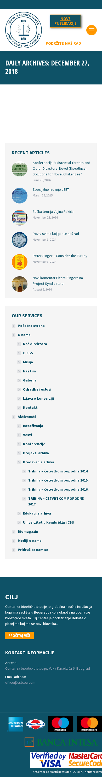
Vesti (27, 434)
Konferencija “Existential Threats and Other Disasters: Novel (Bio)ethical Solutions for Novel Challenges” (61, 168)
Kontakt (30, 407)
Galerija (30, 380)
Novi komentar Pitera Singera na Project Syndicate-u (58, 280)
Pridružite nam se (33, 549)
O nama (24, 334)
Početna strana (31, 325)
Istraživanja (33, 425)
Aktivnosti (27, 416)
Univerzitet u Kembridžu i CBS (48, 522)
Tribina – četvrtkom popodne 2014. (58, 471)
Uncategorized (22, 120)
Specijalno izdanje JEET (51, 189)
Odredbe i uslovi (37, 389)
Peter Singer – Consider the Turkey (60, 255)
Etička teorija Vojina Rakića (53, 211)
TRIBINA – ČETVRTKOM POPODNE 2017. (56, 501)
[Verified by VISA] (48, 766)
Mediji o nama (30, 540)
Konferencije (34, 444)
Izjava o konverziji (38, 398)
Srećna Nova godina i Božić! (48, 111)
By (44, 120)
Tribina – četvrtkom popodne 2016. (58, 489)
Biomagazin (28, 531)
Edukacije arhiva (37, 513)
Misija (28, 362)
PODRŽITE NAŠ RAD (63, 43)
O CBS (28, 353)
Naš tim (29, 371)
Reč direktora (35, 343)
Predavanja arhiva (38, 462)
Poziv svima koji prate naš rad (56, 233)
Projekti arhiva (36, 453)
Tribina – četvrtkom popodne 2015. (58, 480)
